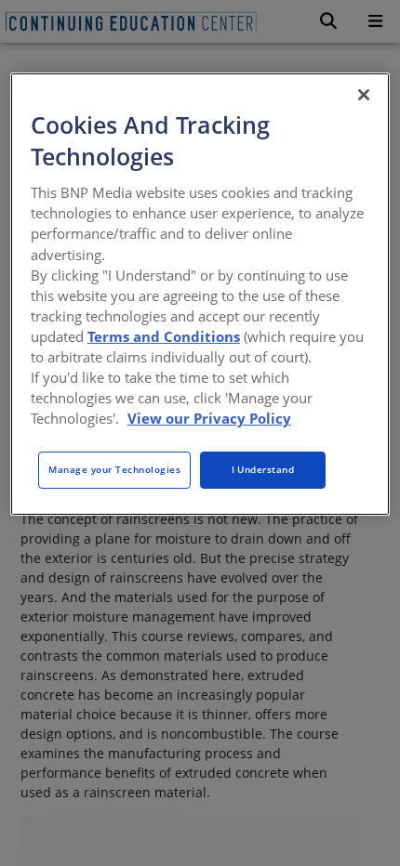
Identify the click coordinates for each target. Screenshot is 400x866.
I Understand (263, 469)
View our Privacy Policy (209, 418)
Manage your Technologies (114, 469)
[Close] (363, 94)
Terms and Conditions (163, 336)
